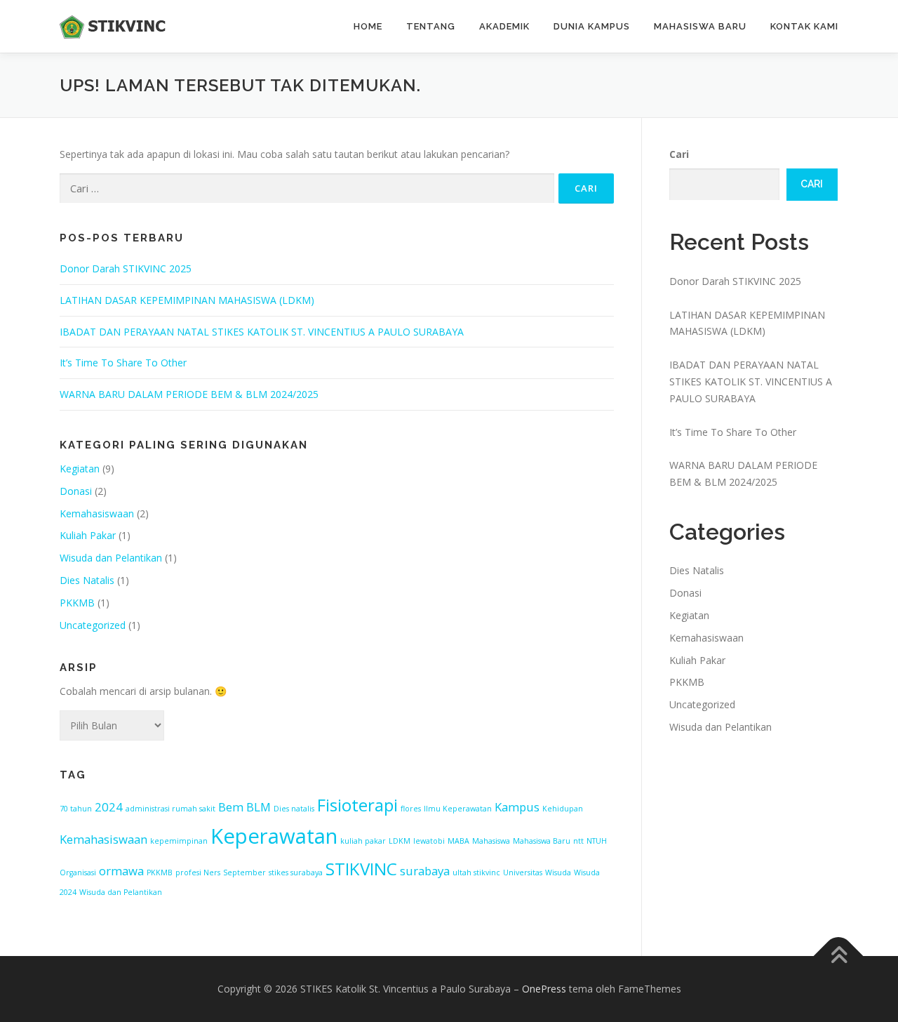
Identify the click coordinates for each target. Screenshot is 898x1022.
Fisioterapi (357, 804)
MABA (458, 841)
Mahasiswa (491, 841)
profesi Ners (197, 872)
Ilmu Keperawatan (458, 809)
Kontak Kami (804, 26)
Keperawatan (273, 836)
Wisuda (558, 872)
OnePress (544, 988)
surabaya (425, 871)
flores (411, 809)
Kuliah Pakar (88, 535)
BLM (258, 807)
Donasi (76, 491)
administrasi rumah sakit (170, 809)
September (244, 872)
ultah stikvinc (476, 872)
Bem (230, 807)
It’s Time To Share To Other (123, 362)
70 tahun (76, 809)
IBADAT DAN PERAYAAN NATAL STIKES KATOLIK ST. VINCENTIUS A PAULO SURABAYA (262, 331)
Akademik (504, 26)
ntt (578, 841)
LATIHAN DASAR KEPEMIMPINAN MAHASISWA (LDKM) (187, 300)
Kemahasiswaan (97, 513)
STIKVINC (361, 868)
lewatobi (429, 841)
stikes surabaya (296, 872)
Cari (679, 154)
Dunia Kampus (592, 26)
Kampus (517, 807)
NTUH (597, 841)
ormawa (121, 871)
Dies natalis (294, 809)
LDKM (399, 841)
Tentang (430, 26)
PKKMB (77, 602)
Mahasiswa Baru (700, 26)
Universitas (522, 872)
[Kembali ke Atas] (839, 956)
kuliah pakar (363, 841)
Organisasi (78, 872)
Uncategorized (93, 625)
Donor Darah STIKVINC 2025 (126, 268)
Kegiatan (80, 468)
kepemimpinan (179, 841)
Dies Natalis (87, 580)
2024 (109, 807)
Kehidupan (562, 809)
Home (368, 26)
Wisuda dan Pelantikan (111, 557)
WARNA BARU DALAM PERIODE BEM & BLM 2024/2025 (189, 394)
